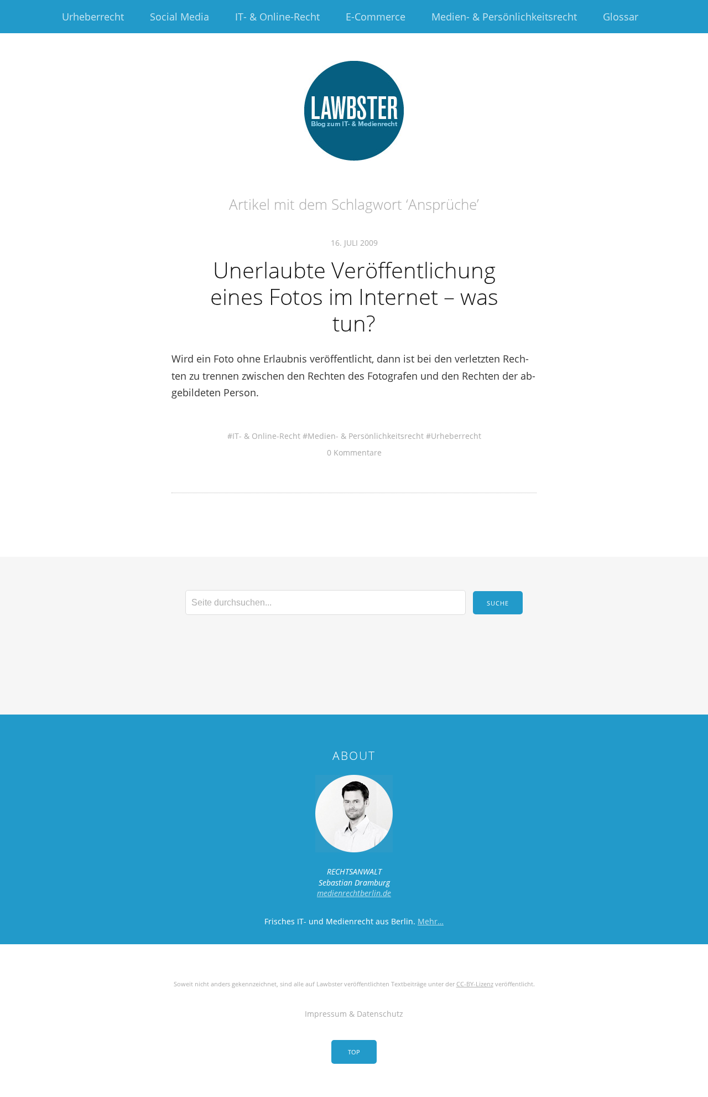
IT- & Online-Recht (277, 16)
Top (354, 1052)
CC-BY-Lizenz (474, 984)
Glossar (620, 16)
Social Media (179, 16)
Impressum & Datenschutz (354, 1013)
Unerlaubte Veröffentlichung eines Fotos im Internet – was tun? (354, 296)
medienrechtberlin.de (354, 893)
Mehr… (431, 921)
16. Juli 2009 (354, 242)
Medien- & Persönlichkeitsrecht (504, 16)
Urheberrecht (93, 16)
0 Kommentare (354, 452)
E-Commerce (375, 16)
